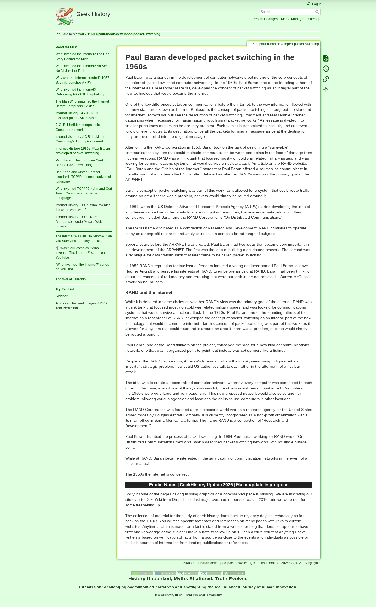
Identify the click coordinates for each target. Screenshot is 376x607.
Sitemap (314, 19)
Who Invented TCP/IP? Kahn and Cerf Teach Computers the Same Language (84, 193)
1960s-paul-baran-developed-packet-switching (124, 34)
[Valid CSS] (211, 573)
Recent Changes (265, 19)
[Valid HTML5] (188, 573)
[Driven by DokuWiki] (234, 573)
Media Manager (293, 19)
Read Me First (66, 47)
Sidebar (62, 296)
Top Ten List (65, 289)
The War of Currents (71, 279)
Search (317, 12)
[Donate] (142, 573)
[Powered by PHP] (165, 573)
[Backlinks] (326, 79)
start (81, 34)
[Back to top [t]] (326, 89)
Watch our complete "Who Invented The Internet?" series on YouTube (80, 252)
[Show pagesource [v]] (326, 58)
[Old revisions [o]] (326, 69)
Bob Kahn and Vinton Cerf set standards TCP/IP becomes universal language (83, 176)
